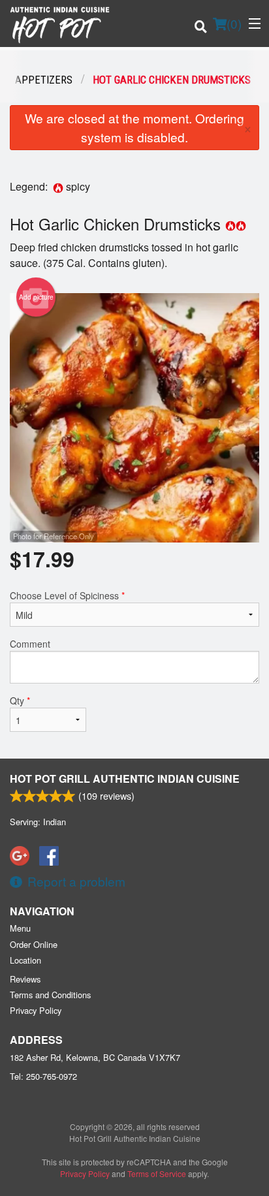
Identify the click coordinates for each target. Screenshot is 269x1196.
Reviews (25, 979)
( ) (234, 23)
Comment (30, 643)
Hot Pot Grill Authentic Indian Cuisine (125, 778)
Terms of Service (156, 1173)
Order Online (33, 944)
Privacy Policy (35, 1010)
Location (25, 960)
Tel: (43, 1076)
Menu (20, 928)
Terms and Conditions (50, 994)
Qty (20, 700)
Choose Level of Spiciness (67, 595)
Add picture (36, 297)
